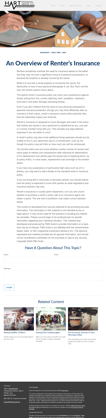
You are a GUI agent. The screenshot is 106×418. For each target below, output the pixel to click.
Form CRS (35, 387)
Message (7, 268)
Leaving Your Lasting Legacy (48, 333)
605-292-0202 (13, 389)
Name (6, 254)
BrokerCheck (65, 390)
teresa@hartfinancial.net (12, 402)
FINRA (75, 415)
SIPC (79, 415)
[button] (53, 5)
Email (56, 254)
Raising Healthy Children (14, 333)
